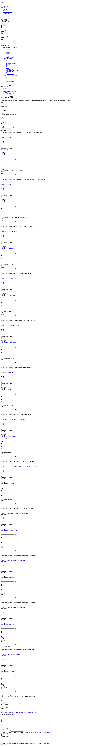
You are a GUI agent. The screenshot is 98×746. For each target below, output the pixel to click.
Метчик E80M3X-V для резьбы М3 (8, 436)
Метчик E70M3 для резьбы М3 (7, 201)
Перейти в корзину (5, 723)
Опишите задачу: (4, 707)
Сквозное (4, 122)
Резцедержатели (9, 69)
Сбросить (9, 128)
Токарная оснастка (10, 60)
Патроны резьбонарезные (11, 80)
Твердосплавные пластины (12, 54)
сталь (7, 110)
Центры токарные (10, 74)
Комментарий (4, 742)
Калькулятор (6, 13)
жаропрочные (12, 114)
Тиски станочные (10, 71)
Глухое (3, 119)
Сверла (7, 51)
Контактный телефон (5, 730)
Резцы (7, 53)
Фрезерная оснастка (10, 62)
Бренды (5, 9)
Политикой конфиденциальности (43, 709)
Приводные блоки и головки (12, 72)
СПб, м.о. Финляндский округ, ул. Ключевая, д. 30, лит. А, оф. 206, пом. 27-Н (18, 712)
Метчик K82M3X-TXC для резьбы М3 (9, 671)
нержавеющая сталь (16, 111)
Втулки (7, 68)
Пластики (10, 117)
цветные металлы (15, 113)
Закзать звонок (4, 24)
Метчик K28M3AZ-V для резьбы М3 (9, 530)
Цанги (7, 65)
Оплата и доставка (7, 12)
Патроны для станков (11, 63)
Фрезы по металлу (10, 49)
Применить (3, 128)
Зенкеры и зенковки (10, 56)
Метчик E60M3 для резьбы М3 (7, 389)
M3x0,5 (3, 124)
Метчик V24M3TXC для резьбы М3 (9, 342)
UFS (3, 107)
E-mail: (2, 700)
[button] (49, 135)
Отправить (3, 708)
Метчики (8, 77)
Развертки (8, 52)
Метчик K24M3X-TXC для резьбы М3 (9, 483)
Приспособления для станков (12, 70)
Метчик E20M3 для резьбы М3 (7, 154)
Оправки (8, 64)
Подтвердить (3, 2)
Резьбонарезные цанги (11, 81)
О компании (6, 10)
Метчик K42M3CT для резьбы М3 (8, 577)
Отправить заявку (4, 744)
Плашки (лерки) (9, 78)
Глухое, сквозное (6, 121)
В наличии (4, 105)
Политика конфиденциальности (8, 718)
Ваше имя (3, 729)
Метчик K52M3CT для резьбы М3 (8, 624)
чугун (7, 115)
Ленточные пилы (10, 57)
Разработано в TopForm (20, 718)
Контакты (5, 15)
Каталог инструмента (5, 45)
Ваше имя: (3, 697)
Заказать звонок (4, 86)
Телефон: (3, 698)
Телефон (2, 739)
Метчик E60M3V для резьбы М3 (8, 248)
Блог (4, 14)
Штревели (8, 66)
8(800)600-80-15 (4, 44)
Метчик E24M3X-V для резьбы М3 (8, 295)
